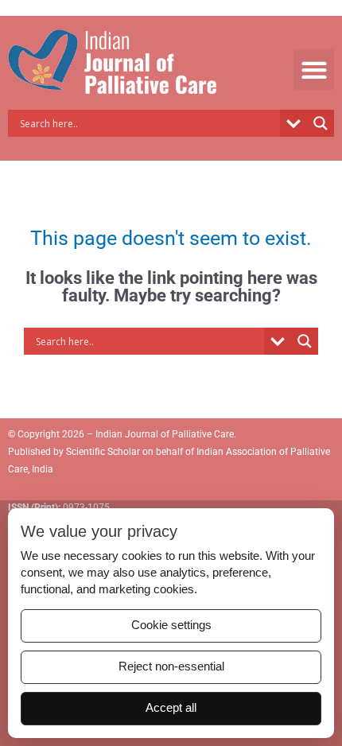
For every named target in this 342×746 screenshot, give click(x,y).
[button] (313, 69)
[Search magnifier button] (320, 123)
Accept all (171, 707)
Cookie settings (171, 625)
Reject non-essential (171, 666)
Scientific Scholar (102, 451)
